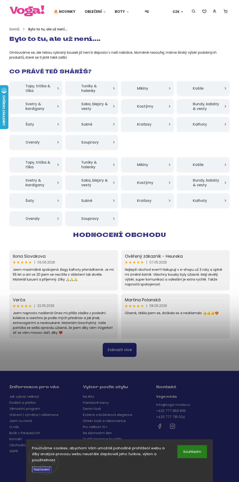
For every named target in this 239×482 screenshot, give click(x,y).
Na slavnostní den (97, 433)
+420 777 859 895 (171, 410)
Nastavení (42, 469)
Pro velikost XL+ (95, 427)
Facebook (159, 426)
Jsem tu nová (20, 421)
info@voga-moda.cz (173, 404)
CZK (176, 12)
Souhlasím (192, 451)
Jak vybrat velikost (24, 396)
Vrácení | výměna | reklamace (34, 414)
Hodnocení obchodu (119, 235)
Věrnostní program (24, 408)
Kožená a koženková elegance (107, 414)
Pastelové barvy (96, 402)
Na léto (88, 396)
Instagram (172, 426)
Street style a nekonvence (104, 421)
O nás (14, 427)
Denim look (92, 408)
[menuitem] (67, 11)
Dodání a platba (22, 402)
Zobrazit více (119, 349)
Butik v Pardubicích (24, 433)
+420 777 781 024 (170, 417)
